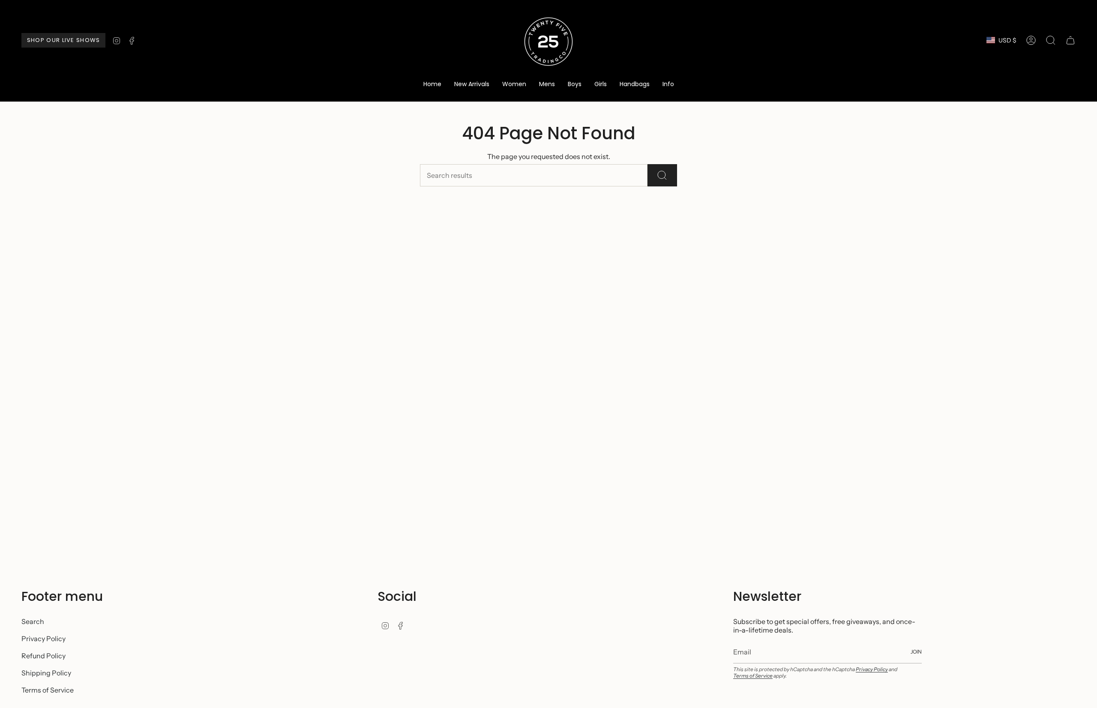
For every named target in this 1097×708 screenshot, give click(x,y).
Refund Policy (43, 655)
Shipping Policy (46, 673)
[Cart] (1070, 40)
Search (32, 621)
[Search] (662, 175)
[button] (514, 84)
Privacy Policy (43, 638)
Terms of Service (47, 690)
